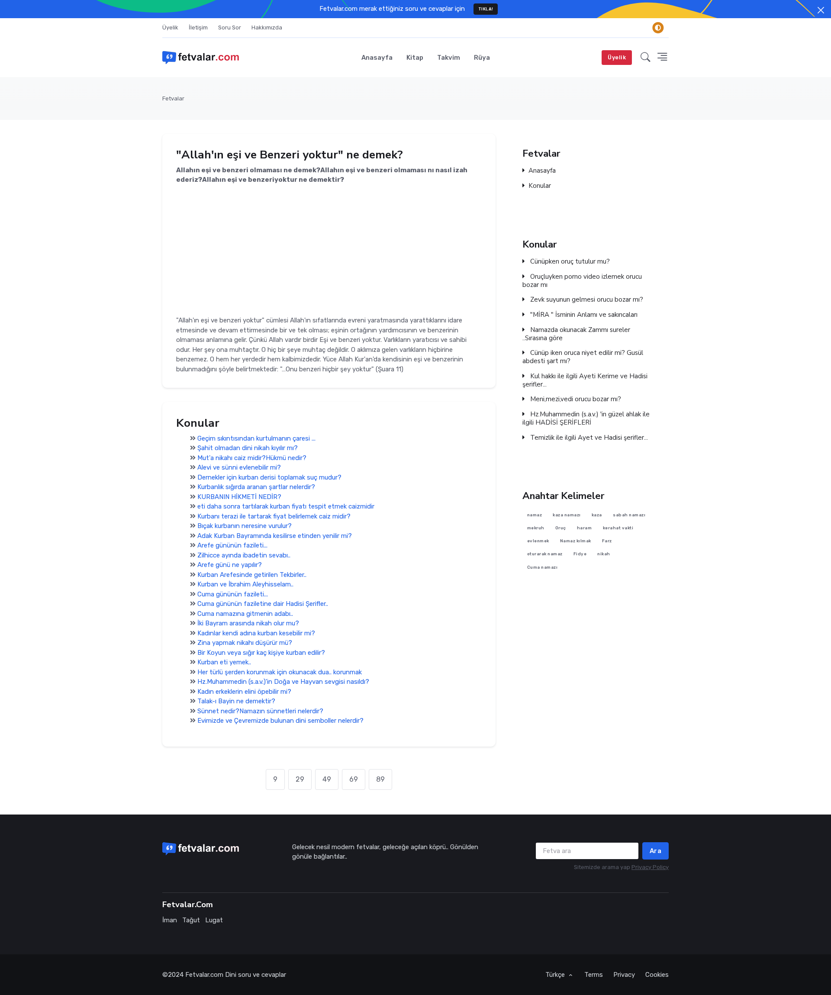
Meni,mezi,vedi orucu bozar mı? (574, 399)
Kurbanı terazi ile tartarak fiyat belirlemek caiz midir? (274, 516)
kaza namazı (567, 514)
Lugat (214, 920)
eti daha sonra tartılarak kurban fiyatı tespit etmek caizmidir (285, 506)
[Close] (821, 10)
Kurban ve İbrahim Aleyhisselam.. (245, 584)
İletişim (198, 27)
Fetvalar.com (204, 975)
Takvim (448, 57)
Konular (539, 186)
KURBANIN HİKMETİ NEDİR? (239, 497)
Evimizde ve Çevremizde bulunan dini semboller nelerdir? (280, 721)
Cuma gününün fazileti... (232, 594)
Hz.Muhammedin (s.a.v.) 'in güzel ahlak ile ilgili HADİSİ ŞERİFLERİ (586, 418)
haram (584, 527)
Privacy (624, 975)
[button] (645, 57)
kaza (597, 514)
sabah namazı (629, 514)
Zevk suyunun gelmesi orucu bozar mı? (585, 300)
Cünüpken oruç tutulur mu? (569, 262)
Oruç (560, 527)
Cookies (657, 975)
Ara (656, 851)
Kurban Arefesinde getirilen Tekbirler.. (251, 575)
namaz (534, 514)
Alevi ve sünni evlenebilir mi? (239, 467)
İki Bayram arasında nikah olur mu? (248, 623)
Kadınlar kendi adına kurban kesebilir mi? (256, 633)
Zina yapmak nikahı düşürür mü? (244, 643)
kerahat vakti (618, 527)
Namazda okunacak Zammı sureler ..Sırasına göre (576, 334)
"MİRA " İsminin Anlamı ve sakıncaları (583, 315)
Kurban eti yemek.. (224, 662)
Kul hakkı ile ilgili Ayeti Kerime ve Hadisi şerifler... (584, 380)
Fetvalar (173, 98)
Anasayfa (377, 57)
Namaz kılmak (575, 541)
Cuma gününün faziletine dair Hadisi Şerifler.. (262, 604)
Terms (593, 975)
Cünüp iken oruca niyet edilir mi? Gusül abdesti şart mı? (582, 357)
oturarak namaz (545, 554)
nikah (603, 554)
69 (353, 779)
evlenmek (538, 541)
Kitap (414, 57)
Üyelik (170, 27)
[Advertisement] (329, 245)
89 (380, 779)
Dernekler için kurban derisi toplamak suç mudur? (269, 477)
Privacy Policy (650, 867)
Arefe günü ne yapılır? (229, 565)
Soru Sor (229, 27)
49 (326, 779)
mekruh (535, 527)
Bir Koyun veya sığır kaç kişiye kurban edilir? (261, 653)
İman (169, 920)
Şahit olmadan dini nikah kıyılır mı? (247, 448)
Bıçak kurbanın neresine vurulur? (244, 526)
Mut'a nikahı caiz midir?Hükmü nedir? (251, 458)
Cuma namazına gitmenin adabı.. (245, 614)
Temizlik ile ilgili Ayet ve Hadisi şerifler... (588, 438)
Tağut (191, 920)
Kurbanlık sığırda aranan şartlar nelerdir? (256, 487)
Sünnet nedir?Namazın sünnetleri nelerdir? (260, 711)
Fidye (580, 554)
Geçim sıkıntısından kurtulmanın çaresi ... (256, 438)
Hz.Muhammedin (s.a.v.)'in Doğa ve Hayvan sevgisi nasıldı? (283, 682)
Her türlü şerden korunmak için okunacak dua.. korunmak (279, 672)
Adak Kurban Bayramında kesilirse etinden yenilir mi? (274, 536)
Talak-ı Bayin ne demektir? (236, 701)
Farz (607, 541)
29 (300, 779)
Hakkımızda (266, 27)
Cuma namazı (542, 567)
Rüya (482, 57)
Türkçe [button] (556, 975)
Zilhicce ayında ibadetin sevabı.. (243, 555)
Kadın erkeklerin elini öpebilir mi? (244, 692)
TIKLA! (485, 8)
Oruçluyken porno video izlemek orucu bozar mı (582, 281)
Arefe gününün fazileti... (232, 545)
